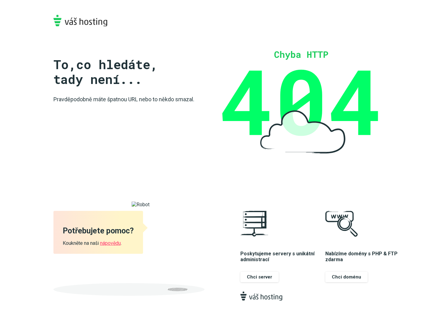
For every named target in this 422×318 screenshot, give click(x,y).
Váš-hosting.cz (80, 20)
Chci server (259, 277)
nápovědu (110, 243)
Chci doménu (346, 277)
